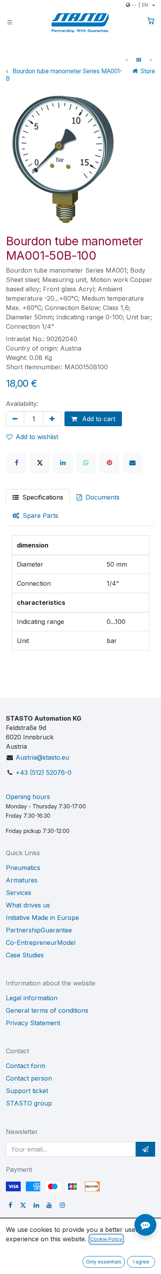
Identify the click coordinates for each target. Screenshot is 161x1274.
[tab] (35, 515)
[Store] (139, 60)
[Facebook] (16, 462)
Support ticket (27, 1091)
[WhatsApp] (86, 462)
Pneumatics (23, 868)
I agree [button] (141, 1262)
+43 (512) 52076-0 (44, 772)
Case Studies (25, 955)
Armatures (22, 880)
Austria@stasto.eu (42, 757)
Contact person (29, 1078)
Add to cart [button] (97, 419)
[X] (39, 462)
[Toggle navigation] (10, 21)
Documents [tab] (102, 497)
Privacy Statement (33, 1023)
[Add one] (52, 418)
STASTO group (29, 1103)
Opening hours (28, 797)
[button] (145, 1149)
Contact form (25, 1066)
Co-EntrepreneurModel (40, 942)
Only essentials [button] (104, 1262)
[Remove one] (15, 418)
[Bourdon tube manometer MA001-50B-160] (151, 60)
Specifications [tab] (41, 497)
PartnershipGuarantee (39, 930)
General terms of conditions (47, 1010)
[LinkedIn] (63, 462)
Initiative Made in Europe (42, 917)
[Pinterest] (109, 462)
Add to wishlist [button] (37, 437)
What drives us (28, 905)
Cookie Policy (106, 1239)
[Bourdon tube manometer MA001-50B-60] (126, 60)
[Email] (132, 462)
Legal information (31, 998)
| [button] (140, 5)
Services (18, 893)
